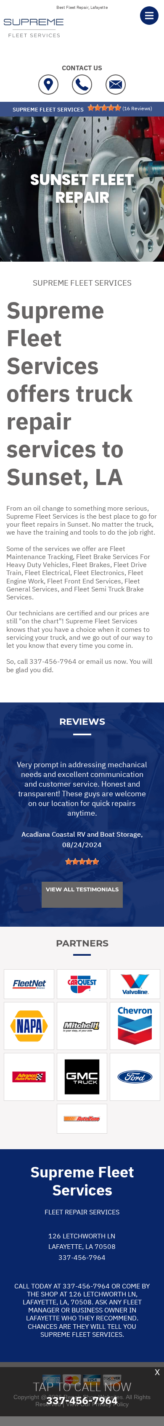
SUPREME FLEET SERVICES (82, 283)
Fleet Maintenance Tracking (65, 552)
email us (99, 661)
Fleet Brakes (91, 564)
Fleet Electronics (99, 572)
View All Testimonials (82, 889)
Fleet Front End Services (84, 581)
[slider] (104, 107)
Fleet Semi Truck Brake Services (75, 593)
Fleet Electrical (47, 572)
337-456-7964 (53, 661)
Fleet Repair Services (82, 1212)
